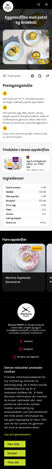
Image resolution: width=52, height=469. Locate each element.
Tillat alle (13, 462)
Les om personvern (17, 434)
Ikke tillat (13, 444)
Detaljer (12, 453)
